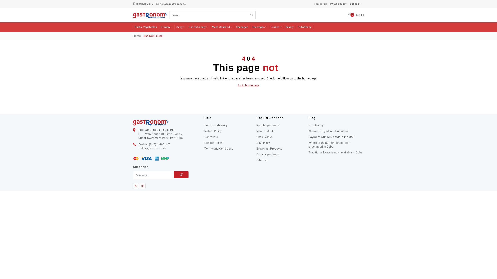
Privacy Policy (213, 142)
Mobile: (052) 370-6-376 (155, 144)
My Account (338, 3)
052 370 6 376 (144, 4)
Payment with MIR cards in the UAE (331, 137)
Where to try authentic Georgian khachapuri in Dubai (329, 144)
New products (265, 131)
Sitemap (262, 160)
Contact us (320, 4)
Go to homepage (248, 85)
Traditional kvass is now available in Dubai (335, 152)
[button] (356, 15)
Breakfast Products (269, 148)
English (355, 3)
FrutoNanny (316, 125)
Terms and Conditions (218, 148)
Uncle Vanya (264, 137)
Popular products (267, 125)
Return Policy (213, 131)
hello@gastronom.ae (172, 4)
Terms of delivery (216, 125)
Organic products (267, 154)
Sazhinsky (263, 142)
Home (137, 35)
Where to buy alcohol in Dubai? (328, 131)
